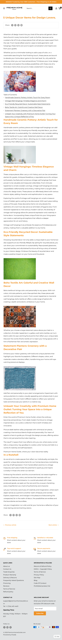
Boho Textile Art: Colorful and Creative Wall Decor (24, 107)
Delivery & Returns (10, 577)
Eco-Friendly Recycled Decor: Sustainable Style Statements (27, 104)
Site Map (37, 577)
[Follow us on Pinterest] (10, 627)
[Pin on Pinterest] (15, 25)
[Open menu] (4, 8)
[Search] (50, 8)
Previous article (10, 525)
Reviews (6, 586)
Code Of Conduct (40, 583)
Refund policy (8, 592)
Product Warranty (9, 575)
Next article (53, 525)
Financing (6, 583)
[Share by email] (21, 25)
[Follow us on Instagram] (7, 627)
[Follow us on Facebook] (4, 627)
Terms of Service (9, 589)
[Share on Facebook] (12, 25)
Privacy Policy (39, 575)
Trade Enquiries (9, 572)
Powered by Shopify (9, 635)
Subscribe (40, 613)
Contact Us (7, 569)
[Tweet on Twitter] (18, 25)
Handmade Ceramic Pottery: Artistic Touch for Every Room (27, 97)
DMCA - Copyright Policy (43, 569)
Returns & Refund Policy (42, 566)
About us (6, 566)
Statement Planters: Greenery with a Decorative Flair (25, 110)
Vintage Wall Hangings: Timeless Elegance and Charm (25, 101)
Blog (35, 580)
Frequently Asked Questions (13, 580)
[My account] (56, 8)
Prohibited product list (42, 586)
